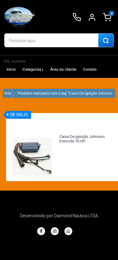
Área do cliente (63, 69)
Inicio (11, 69)
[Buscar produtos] (105, 41)
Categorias (31, 69)
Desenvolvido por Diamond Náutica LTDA (59, 215)
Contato (90, 69)
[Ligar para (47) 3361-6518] (77, 17)
